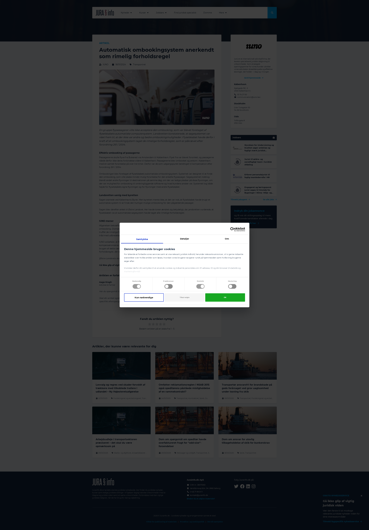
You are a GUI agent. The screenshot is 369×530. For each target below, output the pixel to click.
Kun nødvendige (144, 297)
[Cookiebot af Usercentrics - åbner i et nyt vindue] (232, 229)
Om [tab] (227, 238)
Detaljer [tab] (184, 238)
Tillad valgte (185, 297)
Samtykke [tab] (142, 239)
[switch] (168, 286)
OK (225, 297)
